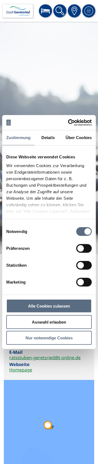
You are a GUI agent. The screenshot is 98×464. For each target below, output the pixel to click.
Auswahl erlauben (49, 321)
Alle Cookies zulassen (49, 306)
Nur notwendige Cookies (49, 338)
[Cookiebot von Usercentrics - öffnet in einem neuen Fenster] (69, 122)
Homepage (20, 370)
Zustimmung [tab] (18, 137)
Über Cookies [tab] (79, 137)
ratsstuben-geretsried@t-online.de (45, 358)
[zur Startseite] (18, 11)
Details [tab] (48, 137)
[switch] (84, 248)
